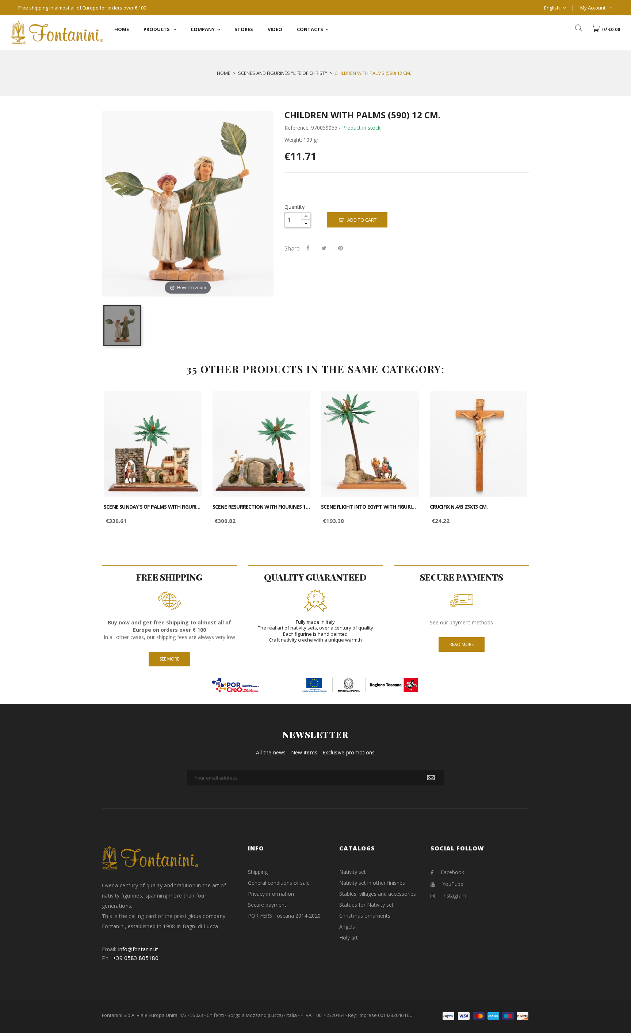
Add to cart (361, 220)
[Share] (308, 248)
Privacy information (271, 893)
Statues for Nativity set (366, 904)
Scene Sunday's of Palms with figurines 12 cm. (153, 507)
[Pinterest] (340, 248)
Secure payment (267, 904)
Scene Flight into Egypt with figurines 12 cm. (370, 507)
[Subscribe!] (431, 777)
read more (462, 644)
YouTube (452, 883)
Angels (347, 926)
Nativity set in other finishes (372, 882)
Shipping (258, 871)
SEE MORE (169, 659)
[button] (605, 29)
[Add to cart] (188, 403)
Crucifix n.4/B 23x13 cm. (459, 507)
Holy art (348, 937)
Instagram (454, 895)
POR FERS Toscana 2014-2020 (284, 915)
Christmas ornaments (364, 915)
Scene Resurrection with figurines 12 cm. (261, 507)
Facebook (452, 872)
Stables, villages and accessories (377, 893)
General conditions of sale (279, 882)
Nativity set (352, 871)
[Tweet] (324, 248)
